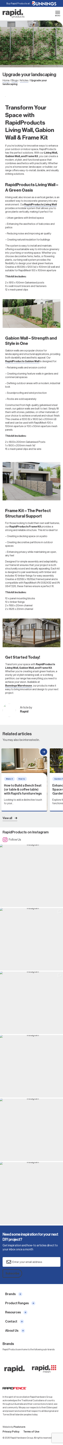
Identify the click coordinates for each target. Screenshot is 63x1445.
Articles (24, 80)
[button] (31, 876)
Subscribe (12, 1273)
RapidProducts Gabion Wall (22, 361)
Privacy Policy (11, 1431)
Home (6, 80)
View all (7, 818)
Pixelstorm (19, 1427)
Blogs (14, 80)
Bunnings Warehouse (18, 685)
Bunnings (44, 3)
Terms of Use (31, 1431)
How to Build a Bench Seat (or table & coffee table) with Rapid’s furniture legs (24, 779)
